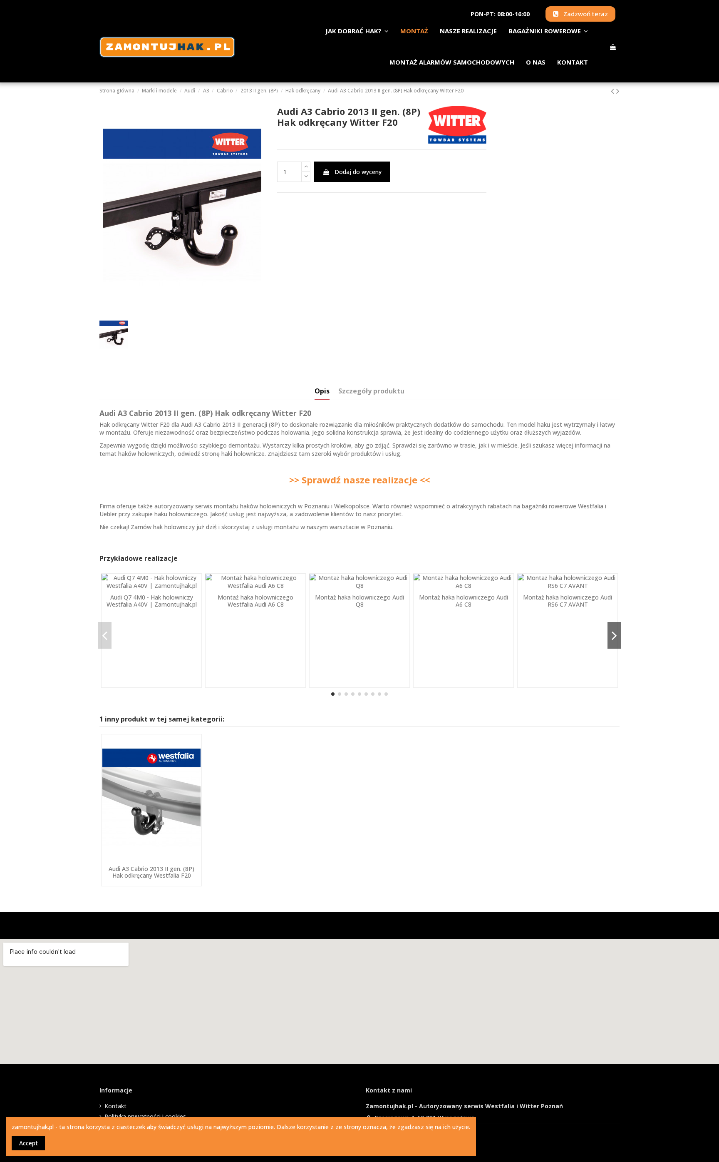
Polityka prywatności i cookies (145, 1116)
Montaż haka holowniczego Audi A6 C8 (463, 600)
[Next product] (618, 91)
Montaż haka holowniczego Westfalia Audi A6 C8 (255, 600)
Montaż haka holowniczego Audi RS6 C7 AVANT (567, 600)
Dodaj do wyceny (358, 172)
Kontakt (115, 1106)
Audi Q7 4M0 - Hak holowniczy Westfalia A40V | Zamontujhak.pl (152, 600)
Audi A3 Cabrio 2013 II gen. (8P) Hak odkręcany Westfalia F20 (151, 872)
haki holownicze (243, 454)
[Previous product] (613, 91)
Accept (28, 1143)
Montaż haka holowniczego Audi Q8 (359, 600)
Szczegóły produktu (371, 391)
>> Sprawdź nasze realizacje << (359, 479)
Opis (322, 391)
